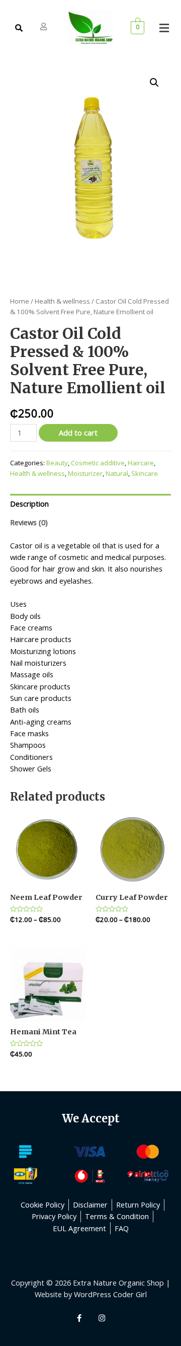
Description (29, 504)
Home (19, 301)
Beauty (57, 462)
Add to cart (78, 433)
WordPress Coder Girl (110, 1294)
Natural (117, 473)
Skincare (144, 473)
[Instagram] (102, 1318)
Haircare (141, 462)
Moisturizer (85, 473)
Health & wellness (62, 301)
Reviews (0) (29, 522)
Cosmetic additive (98, 462)
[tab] (90, 503)
